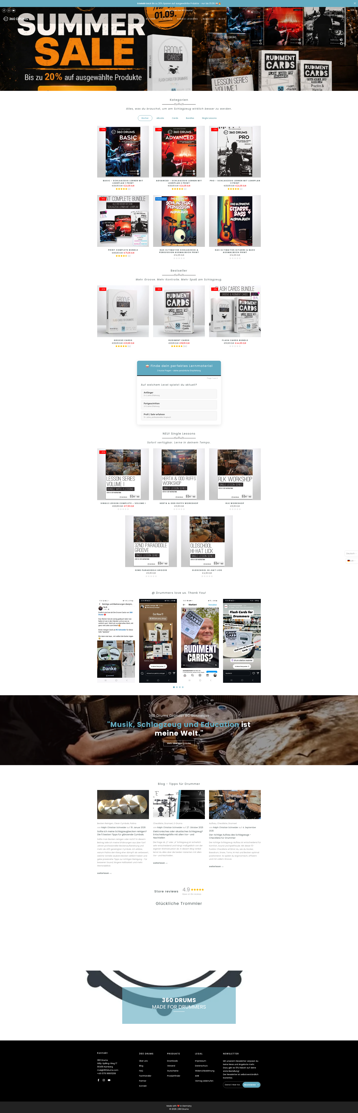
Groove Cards (123, 340)
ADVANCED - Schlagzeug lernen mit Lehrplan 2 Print (179, 181)
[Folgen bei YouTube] (14, 10)
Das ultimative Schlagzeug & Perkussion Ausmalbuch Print (179, 251)
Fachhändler (145, 1075)
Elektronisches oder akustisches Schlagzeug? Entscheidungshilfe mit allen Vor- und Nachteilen (178, 834)
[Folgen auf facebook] (4, 10)
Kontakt (143, 1085)
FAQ (141, 1070)
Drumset (168, 823)
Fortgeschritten (152, 404)
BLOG (222, 18)
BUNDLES (208, 18)
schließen (3, 3)
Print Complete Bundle (123, 250)
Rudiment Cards (179, 340)
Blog (141, 1065)
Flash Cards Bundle (235, 340)
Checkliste (158, 823)
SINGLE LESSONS (187, 18)
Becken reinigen (105, 823)
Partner (142, 1080)
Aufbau (212, 823)
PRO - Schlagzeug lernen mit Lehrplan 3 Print (235, 181)
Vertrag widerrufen (204, 1080)
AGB (197, 1075)
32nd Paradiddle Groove (151, 570)
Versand (171, 1065)
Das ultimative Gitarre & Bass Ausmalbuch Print (235, 251)
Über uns (143, 1060)
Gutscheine (172, 1070)
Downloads (172, 1060)
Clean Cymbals (121, 823)
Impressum (200, 1060)
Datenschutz (201, 1065)
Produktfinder (173, 1075)
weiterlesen (103, 873)
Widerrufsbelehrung (204, 1070)
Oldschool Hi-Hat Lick (207, 570)
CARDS (137, 18)
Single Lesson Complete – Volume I (123, 503)
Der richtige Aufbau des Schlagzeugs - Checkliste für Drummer (230, 836)
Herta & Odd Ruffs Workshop (179, 503)
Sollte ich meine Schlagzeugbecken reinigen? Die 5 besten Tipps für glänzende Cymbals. (122, 833)
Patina (133, 823)
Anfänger (152, 394)
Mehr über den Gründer (179, 743)
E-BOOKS (166, 18)
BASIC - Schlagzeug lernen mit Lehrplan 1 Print (123, 181)
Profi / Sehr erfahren (157, 415)
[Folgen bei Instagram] (9, 10)
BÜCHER (151, 18)
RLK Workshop (235, 503)
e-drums (178, 823)
